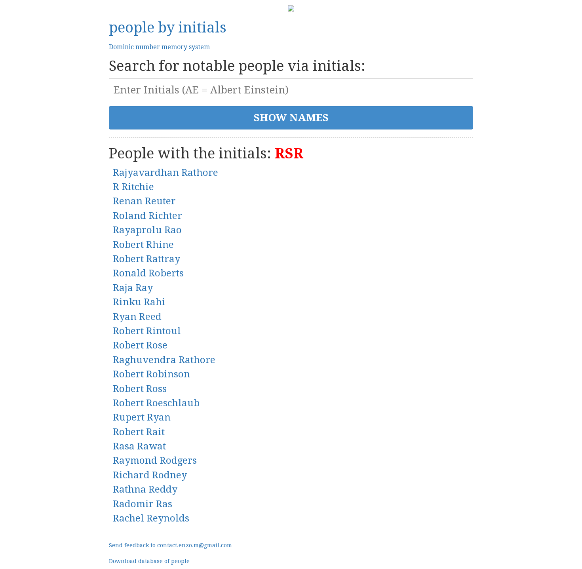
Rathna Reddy (145, 489)
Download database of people (149, 561)
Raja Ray (133, 287)
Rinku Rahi (139, 302)
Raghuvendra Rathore (164, 359)
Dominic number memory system (159, 47)
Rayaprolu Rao (147, 230)
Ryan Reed (137, 316)
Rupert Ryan (142, 417)
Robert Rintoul (147, 331)
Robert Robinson (151, 374)
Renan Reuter (144, 201)
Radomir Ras (142, 504)
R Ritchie (133, 186)
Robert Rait (139, 432)
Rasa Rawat (139, 446)
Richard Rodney (150, 475)
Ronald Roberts (148, 273)
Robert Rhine (143, 244)
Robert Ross (140, 388)
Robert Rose (140, 345)
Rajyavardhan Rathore (165, 172)
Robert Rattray (146, 259)
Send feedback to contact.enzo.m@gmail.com (170, 545)
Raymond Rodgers (155, 460)
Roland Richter (147, 215)
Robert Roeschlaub (156, 403)
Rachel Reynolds (151, 518)
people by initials (167, 27)
